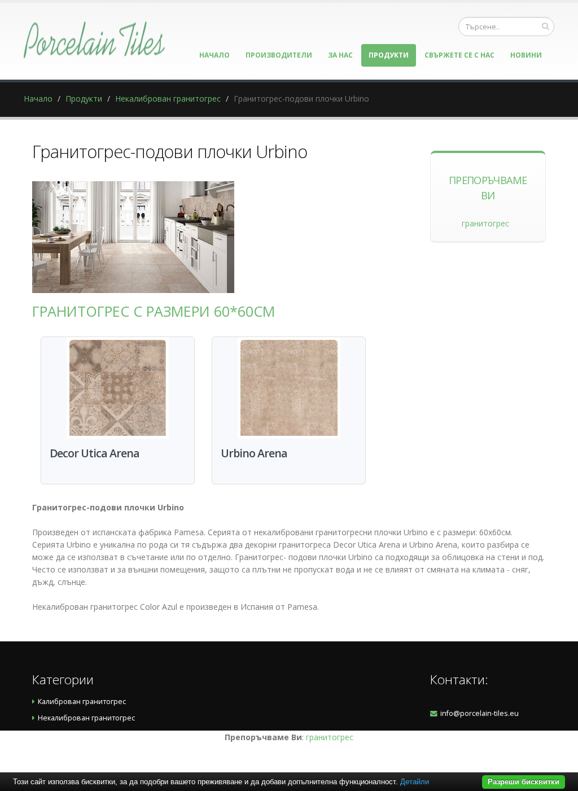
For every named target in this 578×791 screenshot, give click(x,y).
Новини (526, 55)
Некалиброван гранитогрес (168, 98)
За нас (340, 55)
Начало (214, 55)
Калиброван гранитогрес (82, 701)
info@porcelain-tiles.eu (479, 713)
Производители (279, 55)
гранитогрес (485, 223)
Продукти (389, 55)
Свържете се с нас (459, 55)
